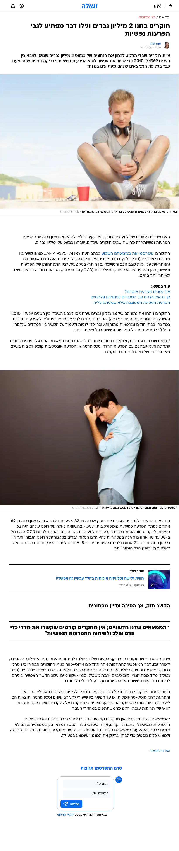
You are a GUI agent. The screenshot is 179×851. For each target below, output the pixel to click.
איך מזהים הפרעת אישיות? (147, 292)
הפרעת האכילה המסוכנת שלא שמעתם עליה (131, 303)
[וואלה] (89, 6)
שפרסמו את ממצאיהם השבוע (127, 254)
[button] (157, 6)
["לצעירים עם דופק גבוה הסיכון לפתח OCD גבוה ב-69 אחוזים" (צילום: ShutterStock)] (89, 441)
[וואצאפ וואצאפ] (21, 6)
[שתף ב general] (13, 5)
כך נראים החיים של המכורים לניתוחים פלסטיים (130, 297)
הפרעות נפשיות (160, 751)
